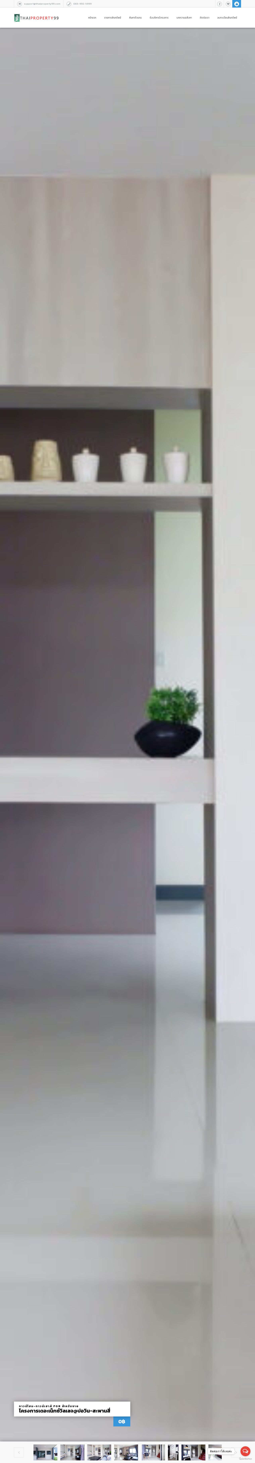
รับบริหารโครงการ (159, 17)
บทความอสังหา (184, 17)
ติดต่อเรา (204, 17)
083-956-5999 (82, 4)
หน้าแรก (92, 17)
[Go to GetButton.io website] (245, 1459)
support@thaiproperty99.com (42, 4)
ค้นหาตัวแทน (135, 17)
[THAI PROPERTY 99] (36, 14)
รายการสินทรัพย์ (112, 17)
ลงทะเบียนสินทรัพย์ (227, 17)
